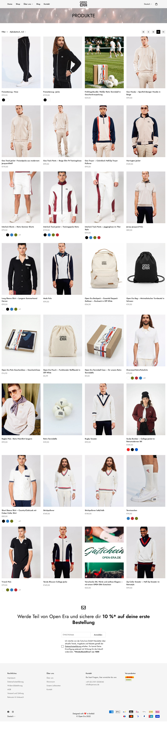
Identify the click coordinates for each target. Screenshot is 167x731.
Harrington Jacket (133, 160)
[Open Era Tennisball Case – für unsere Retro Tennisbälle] (104, 340)
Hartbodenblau (140, 378)
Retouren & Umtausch (15, 697)
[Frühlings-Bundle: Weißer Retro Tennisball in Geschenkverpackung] (104, 62)
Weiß (3, 234)
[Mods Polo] (62, 269)
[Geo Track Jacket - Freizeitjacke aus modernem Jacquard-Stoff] (21, 131)
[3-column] (153, 32)
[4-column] (158, 32)
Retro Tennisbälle (50, 438)
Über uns (27, 4)
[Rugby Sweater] (104, 409)
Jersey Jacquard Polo (134, 226)
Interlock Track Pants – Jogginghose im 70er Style (103, 228)
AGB (9, 689)
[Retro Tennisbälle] (62, 409)
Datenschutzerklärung (73, 646)
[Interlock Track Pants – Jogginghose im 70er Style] (104, 197)
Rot (57, 234)
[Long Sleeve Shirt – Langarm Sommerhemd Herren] (21, 269)
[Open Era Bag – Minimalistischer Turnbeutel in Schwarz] (145, 269)
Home (9, 4)
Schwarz (3, 99)
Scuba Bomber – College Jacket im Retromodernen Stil (140, 440)
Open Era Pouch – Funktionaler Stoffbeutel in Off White (61, 371)
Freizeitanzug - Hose (10, 92)
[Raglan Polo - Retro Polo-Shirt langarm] (21, 409)
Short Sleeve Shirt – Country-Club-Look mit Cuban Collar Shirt (19, 511)
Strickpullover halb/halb (94, 510)
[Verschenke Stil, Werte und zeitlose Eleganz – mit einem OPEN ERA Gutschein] (104, 552)
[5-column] (163, 32)
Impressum (11, 678)
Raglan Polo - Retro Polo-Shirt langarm (17, 438)
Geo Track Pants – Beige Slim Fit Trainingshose (62, 160)
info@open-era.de (92, 684)
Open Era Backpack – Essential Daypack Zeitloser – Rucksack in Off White (101, 299)
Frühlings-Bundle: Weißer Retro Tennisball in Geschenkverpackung (103, 93)
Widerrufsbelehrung (14, 685)
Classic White (128, 378)
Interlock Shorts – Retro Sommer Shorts (18, 226)
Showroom (51, 681)
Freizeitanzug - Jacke (51, 92)
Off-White (7, 99)
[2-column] (148, 32)
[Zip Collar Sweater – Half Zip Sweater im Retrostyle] (145, 552)
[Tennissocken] (145, 481)
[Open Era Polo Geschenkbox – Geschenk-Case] (21, 340)
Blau (11, 234)
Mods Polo (47, 298)
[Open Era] (83, 4)
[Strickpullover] (62, 481)
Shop (18, 4)
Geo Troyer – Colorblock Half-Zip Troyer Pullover (101, 162)
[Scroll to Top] (162, 718)
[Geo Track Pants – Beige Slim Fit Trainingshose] (62, 131)
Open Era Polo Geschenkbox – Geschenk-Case (21, 370)
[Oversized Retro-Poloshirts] (145, 340)
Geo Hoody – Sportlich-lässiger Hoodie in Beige (143, 93)
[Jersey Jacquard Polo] (145, 197)
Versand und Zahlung (15, 693)
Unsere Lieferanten (54, 685)
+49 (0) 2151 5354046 (95, 682)
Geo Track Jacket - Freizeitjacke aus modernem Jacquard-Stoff (20, 162)
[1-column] (143, 32)
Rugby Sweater (91, 438)
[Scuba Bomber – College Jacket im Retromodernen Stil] (145, 409)
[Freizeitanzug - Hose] (21, 62)
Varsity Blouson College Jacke (55, 581)
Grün (15, 234)
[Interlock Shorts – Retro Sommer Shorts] (21, 197)
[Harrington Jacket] (145, 131)
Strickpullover (48, 510)
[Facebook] (8, 712)
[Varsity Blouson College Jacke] (62, 552)
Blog (38, 4)
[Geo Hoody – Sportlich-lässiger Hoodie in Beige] (145, 62)
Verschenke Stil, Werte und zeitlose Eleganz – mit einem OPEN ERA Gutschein (104, 583)
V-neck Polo (6, 581)
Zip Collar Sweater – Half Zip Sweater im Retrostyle (143, 583)
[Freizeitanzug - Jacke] (62, 62)
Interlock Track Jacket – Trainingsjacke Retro (61, 226)
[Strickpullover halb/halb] (104, 481)
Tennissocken (131, 510)
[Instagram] (13, 712)
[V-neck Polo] (21, 552)
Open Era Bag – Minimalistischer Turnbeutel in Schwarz (145, 299)
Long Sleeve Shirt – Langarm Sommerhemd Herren (19, 299)
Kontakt (47, 4)
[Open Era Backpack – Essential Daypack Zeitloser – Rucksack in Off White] (104, 269)
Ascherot (136, 378)
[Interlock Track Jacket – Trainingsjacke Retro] (62, 197)
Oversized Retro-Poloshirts (137, 370)
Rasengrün (132, 378)
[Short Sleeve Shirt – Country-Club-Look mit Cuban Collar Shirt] (21, 481)
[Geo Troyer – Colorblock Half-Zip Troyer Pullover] (104, 131)
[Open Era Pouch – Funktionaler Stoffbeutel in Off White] (62, 340)
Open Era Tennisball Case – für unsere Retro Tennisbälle (103, 371)
